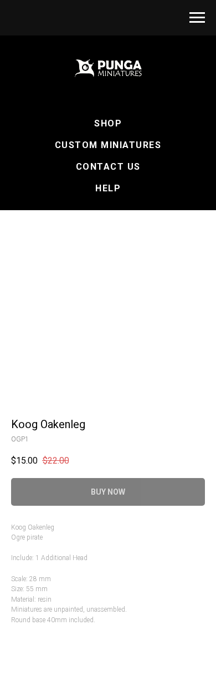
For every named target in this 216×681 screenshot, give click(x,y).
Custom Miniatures (108, 145)
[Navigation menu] (197, 17)
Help (108, 188)
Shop (108, 123)
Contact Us (108, 166)
